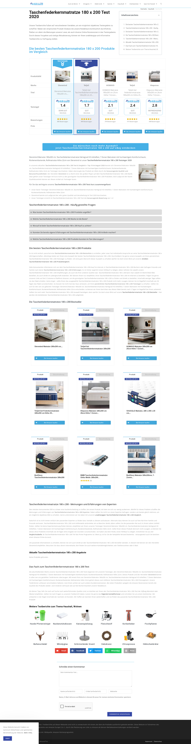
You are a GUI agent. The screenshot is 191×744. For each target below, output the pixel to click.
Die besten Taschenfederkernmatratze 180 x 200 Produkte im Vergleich (142, 24)
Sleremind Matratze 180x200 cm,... (48, 346)
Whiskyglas (62, 644)
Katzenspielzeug (84, 624)
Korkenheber (129, 624)
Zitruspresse (128, 644)
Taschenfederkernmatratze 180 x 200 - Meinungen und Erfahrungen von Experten (142, 39)
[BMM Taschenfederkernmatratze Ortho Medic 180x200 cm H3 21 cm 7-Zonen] (95, 459)
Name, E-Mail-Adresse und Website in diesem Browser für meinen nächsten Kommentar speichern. (95, 697)
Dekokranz (106, 644)
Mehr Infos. (28, 733)
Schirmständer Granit (84, 644)
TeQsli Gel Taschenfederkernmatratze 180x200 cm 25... (95, 348)
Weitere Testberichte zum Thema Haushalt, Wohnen (142, 49)
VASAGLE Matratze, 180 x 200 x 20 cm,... (140, 412)
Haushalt (151, 9)
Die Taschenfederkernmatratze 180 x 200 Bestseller (142, 35)
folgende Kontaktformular (111, 594)
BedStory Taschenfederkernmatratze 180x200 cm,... (49, 476)
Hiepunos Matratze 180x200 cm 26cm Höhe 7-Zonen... (93, 412)
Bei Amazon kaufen (63, 132)
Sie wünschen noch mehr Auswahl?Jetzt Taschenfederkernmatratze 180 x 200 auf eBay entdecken (96, 146)
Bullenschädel (40, 644)
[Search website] (161, 4)
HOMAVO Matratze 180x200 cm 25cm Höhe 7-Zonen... (139, 348)
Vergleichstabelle (35, 534)
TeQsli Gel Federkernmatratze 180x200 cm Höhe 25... (46, 412)
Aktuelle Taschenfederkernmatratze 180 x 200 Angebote (142, 42)
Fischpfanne (151, 624)
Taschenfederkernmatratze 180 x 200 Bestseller (139, 292)
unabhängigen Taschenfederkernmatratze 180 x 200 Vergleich (118, 515)
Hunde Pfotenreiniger (40, 624)
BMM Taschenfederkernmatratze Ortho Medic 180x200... (94, 476)
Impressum (148, 741)
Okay (8, 738)
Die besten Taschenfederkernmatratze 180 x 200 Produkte (142, 32)
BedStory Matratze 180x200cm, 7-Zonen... (140, 476)
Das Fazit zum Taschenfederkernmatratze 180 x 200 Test (142, 46)
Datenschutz (158, 741)
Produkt (40, 310)
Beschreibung (58, 310)
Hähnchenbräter (151, 644)
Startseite (143, 9)
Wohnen (77, 606)
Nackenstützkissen (62, 624)
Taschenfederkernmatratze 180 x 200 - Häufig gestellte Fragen (142, 28)
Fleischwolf (106, 624)
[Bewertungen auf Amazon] (62, 119)
